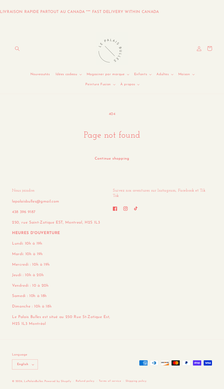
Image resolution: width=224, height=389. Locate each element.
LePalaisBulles (33, 381)
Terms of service (110, 381)
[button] (17, 48)
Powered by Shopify (57, 381)
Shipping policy (136, 381)
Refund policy (85, 381)
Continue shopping (112, 158)
